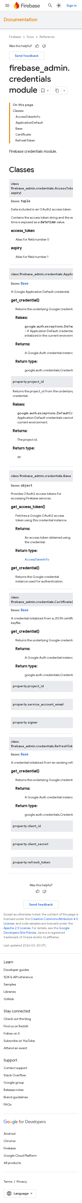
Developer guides (16, 970)
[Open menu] (7, 5)
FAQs (7, 1104)
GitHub (9, 999)
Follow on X (12, 1033)
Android (9, 1134)
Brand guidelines (16, 1097)
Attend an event (15, 1048)
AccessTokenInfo (37, 559)
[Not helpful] (44, 46)
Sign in (72, 5)
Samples (10, 984)
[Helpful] (37, 46)
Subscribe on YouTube (19, 1041)
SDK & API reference (18, 977)
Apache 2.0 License (17, 928)
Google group (14, 1082)
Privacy (22, 1181)
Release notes (13, 1090)
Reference (47, 37)
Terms (8, 1181)
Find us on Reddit (16, 1026)
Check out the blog (17, 1019)
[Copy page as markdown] (57, 90)
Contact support (15, 1068)
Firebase (15, 37)
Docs (30, 37)
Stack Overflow (15, 1075)
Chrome (9, 1141)
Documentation (20, 20)
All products (12, 1163)
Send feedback (26, 56)
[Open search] (50, 5)
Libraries (10, 992)
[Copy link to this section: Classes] (38, 170)
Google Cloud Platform (20, 1155)
